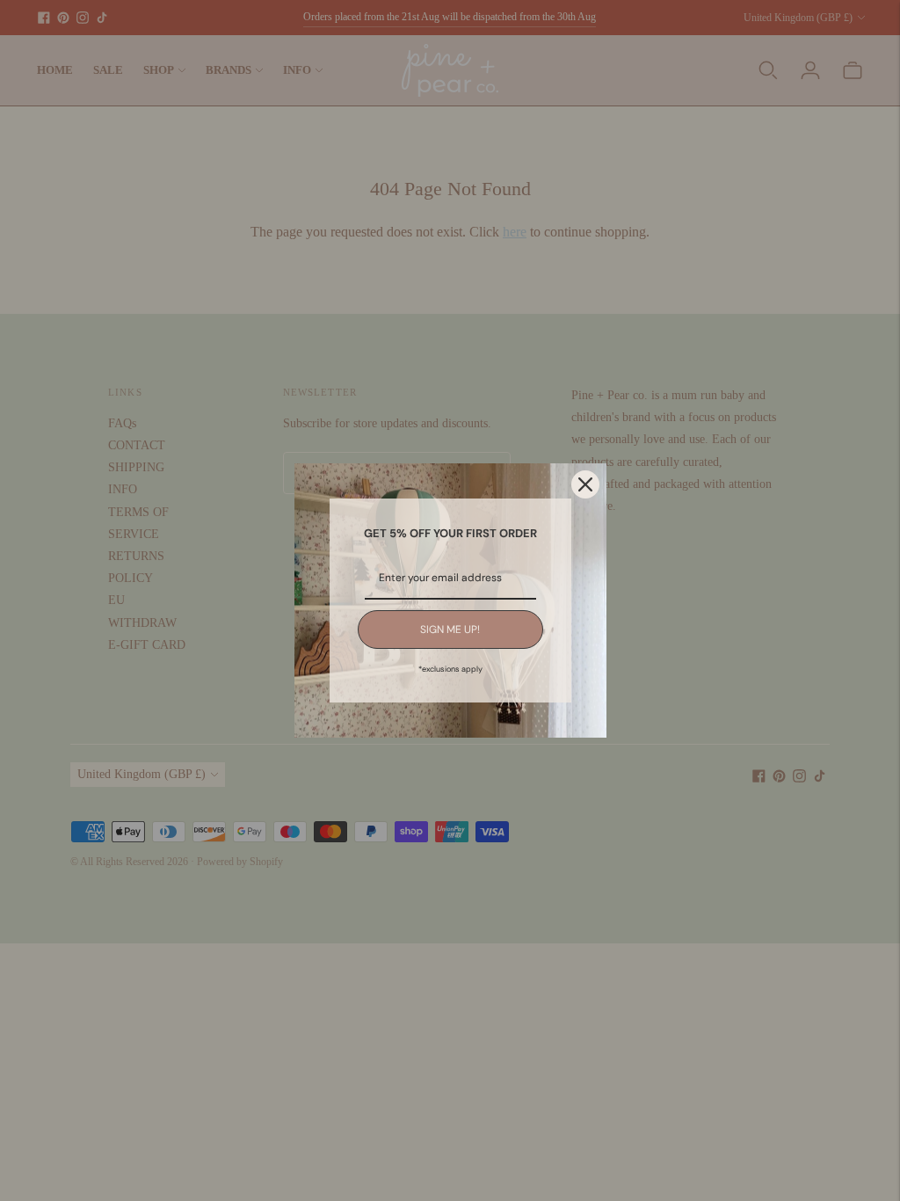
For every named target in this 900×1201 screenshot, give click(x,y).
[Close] (585, 484)
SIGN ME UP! (450, 629)
